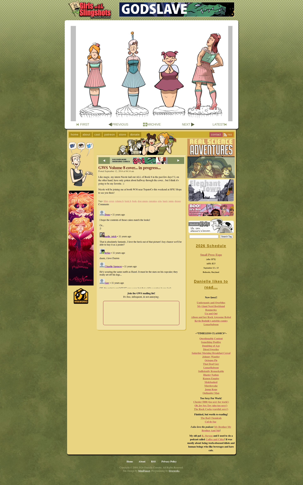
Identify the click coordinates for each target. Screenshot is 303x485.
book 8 (128, 201)
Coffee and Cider (215, 439)
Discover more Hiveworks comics (121, 161)
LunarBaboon (211, 367)
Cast (97, 134)
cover (111, 201)
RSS (230, 134)
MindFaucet (144, 470)
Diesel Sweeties (211, 349)
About (86, 134)
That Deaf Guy (211, 364)
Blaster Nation (211, 375)
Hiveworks (174, 470)
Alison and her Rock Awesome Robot (211, 317)
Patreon (109, 134)
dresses (178, 201)
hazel (165, 201)
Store (122, 134)
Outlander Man (211, 393)
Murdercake (211, 385)
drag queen (143, 201)
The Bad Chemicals (211, 418)
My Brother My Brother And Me (216, 428)
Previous (120, 124)
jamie (171, 201)
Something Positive (211, 342)
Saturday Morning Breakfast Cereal (211, 353)
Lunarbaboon (211, 324)
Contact (216, 134)
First (84, 124)
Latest (218, 124)
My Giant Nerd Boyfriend (211, 306)
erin (159, 201)
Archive (154, 124)
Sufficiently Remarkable (211, 371)
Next (186, 124)
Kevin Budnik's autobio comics (211, 320)
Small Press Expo (211, 254)
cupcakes (153, 201)
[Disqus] (141, 248)
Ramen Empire (211, 378)
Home (74, 134)
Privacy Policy (169, 461)
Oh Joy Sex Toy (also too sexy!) (211, 405)
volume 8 (119, 201)
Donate (135, 134)
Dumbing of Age (211, 345)
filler (106, 201)
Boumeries (211, 310)
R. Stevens (207, 435)
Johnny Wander (211, 356)
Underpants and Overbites (211, 302)
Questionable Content (211, 338)
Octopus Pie (211, 360)
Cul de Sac (210, 421)
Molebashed (211, 382)
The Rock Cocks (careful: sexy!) (211, 409)
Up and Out (211, 313)
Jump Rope (211, 389)
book (134, 201)
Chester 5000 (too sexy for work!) (211, 402)
